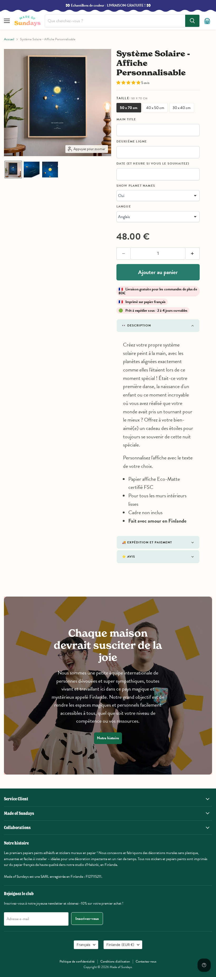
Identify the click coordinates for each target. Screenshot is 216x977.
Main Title (126, 119)
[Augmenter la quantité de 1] (192, 253)
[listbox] (158, 195)
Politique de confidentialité (77, 961)
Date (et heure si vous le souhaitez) (152, 164)
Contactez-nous (146, 961)
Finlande (120, 945)
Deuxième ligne (131, 141)
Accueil (9, 39)
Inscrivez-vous (87, 918)
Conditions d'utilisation (115, 961)
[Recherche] (192, 21)
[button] (13, 169)
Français (83, 945)
